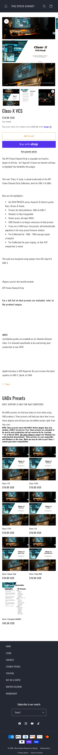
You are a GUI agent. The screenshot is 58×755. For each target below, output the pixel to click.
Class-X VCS (33, 483)
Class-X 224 (6, 528)
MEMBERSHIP (11, 693)
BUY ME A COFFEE (13, 679)
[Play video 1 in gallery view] (47, 97)
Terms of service (37, 752)
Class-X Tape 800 (35, 574)
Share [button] (7, 384)
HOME (8, 646)
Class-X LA (33, 528)
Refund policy (45, 748)
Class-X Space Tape (9, 574)
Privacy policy (23, 752)
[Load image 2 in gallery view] (29, 97)
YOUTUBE (10, 673)
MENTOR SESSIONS (14, 686)
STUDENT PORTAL (13, 666)
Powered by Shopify (31, 748)
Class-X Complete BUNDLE (11, 619)
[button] (6, 6)
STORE (8, 653)
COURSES (10, 659)
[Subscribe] (43, 712)
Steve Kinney (18, 748)
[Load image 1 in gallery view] (11, 97)
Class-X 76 (6, 483)
